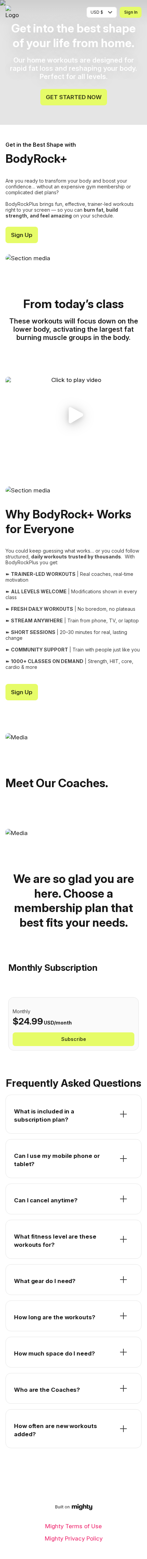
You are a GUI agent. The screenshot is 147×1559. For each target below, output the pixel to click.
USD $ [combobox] (97, 12)
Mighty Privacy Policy (74, 1538)
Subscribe (73, 1039)
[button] (73, 415)
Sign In (130, 12)
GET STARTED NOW (74, 97)
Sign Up (21, 235)
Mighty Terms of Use (73, 1526)
